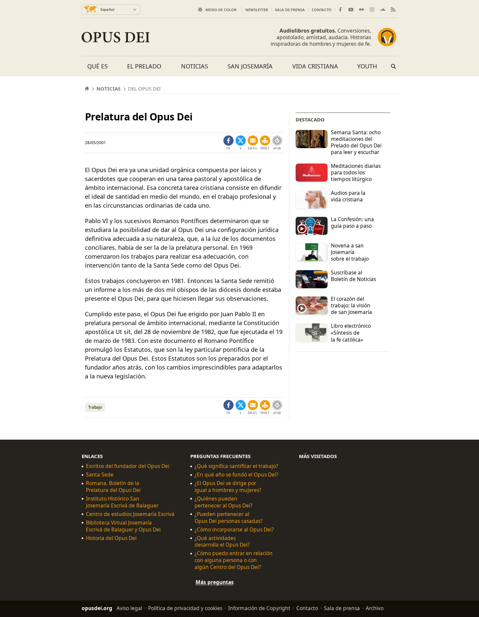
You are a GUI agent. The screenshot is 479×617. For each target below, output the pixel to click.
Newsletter (256, 10)
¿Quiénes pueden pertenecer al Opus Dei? (224, 502)
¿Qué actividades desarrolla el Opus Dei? (222, 542)
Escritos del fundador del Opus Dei (127, 466)
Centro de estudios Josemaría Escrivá (130, 514)
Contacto (322, 10)
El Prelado (144, 66)
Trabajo (95, 407)
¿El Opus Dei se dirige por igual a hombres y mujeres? (228, 487)
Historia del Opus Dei (111, 538)
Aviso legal (129, 608)
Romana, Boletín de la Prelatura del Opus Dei (113, 487)
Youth (367, 66)
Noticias (194, 66)
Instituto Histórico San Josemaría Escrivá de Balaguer (122, 502)
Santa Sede (100, 474)
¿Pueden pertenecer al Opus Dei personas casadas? (229, 518)
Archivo (375, 608)
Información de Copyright (259, 608)
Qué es (97, 66)
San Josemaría (250, 66)
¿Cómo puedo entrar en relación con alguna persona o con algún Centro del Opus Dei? (234, 560)
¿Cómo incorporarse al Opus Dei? (234, 529)
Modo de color (220, 10)
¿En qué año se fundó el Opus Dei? (236, 474)
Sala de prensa (290, 10)
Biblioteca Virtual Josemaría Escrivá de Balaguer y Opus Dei (123, 526)
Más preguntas (215, 582)
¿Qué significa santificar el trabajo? (236, 466)
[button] (265, 142)
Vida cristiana (315, 66)
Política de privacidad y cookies (185, 608)
